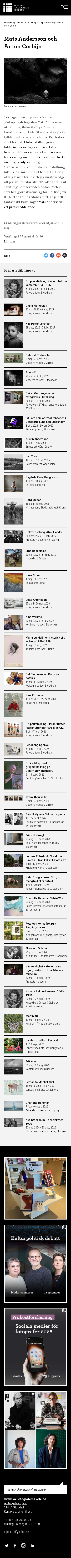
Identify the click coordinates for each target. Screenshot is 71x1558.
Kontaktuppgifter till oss (18, 1511)
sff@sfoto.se (21, 1532)
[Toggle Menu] (66, 7)
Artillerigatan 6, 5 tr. (15, 1503)
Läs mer (10, 241)
